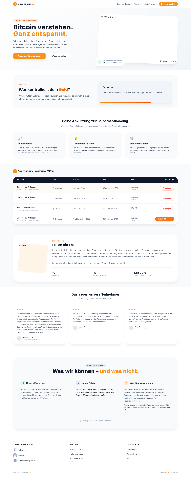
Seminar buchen (168, 4)
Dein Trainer (150, 4)
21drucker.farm (76, 449)
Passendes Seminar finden (29, 56)
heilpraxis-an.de (76, 454)
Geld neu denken (124, 4)
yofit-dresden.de (76, 458)
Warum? (137, 4)
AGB (128, 458)
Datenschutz (131, 454)
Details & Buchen (164, 219)
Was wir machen (59, 56)
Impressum (131, 449)
